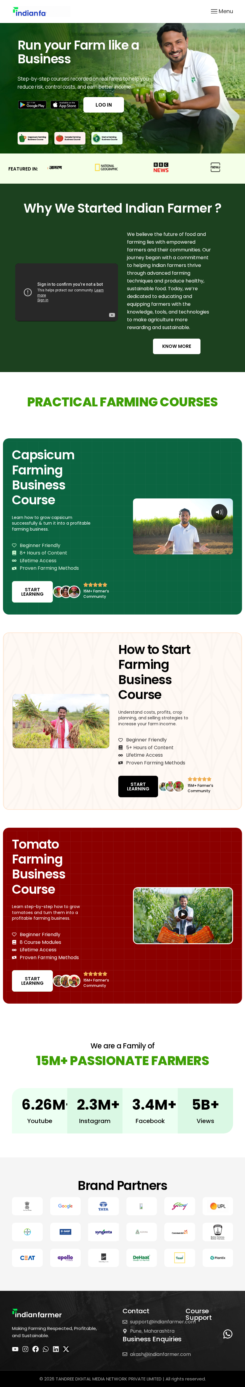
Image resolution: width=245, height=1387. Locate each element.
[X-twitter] (66, 1349)
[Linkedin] (56, 1349)
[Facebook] (35, 1349)
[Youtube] (15, 1349)
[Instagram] (25, 1349)
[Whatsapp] (45, 1349)
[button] (182, 916)
